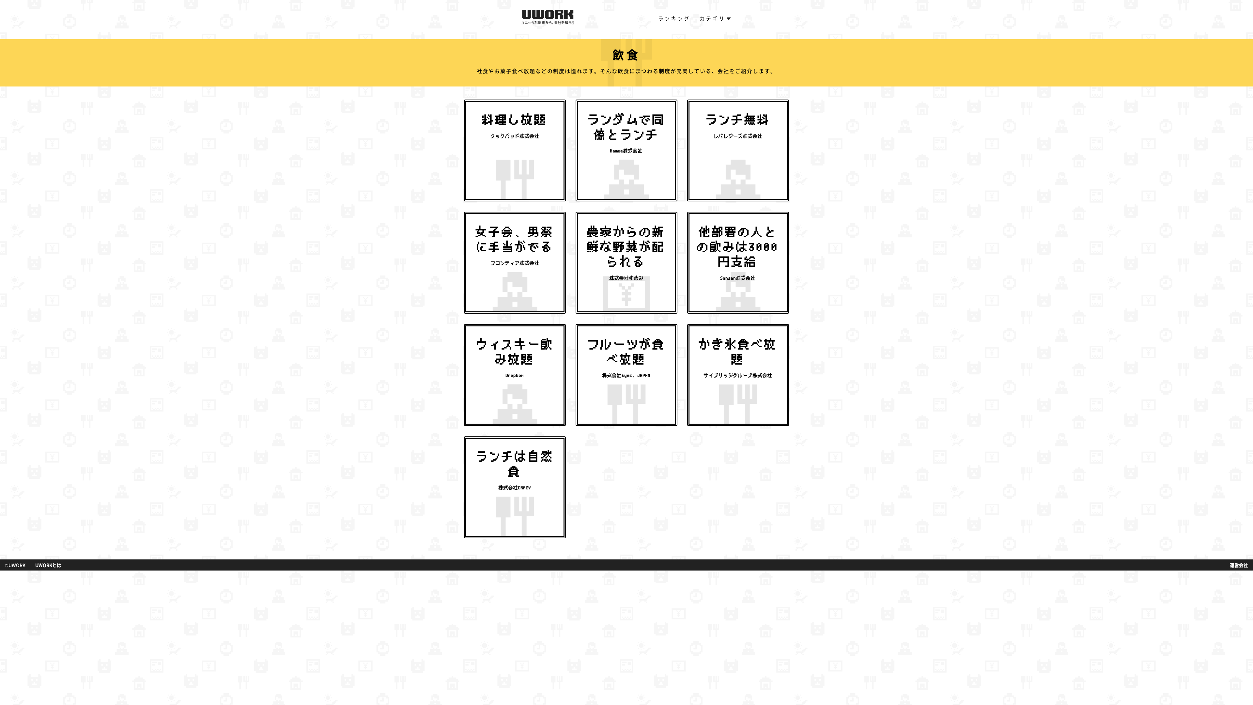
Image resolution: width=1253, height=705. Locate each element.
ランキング (674, 18)
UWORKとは (48, 565)
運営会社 (1239, 565)
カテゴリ (713, 18)
